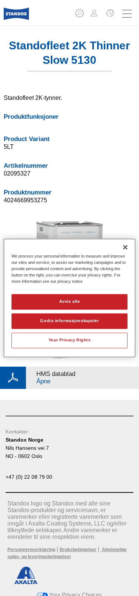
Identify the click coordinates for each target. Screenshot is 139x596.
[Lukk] (125, 247)
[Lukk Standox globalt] (109, 13)
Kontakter (17, 432)
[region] (69, 297)
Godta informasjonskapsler (69, 321)
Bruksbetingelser (78, 549)
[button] (80, 15)
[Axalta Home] (16, 17)
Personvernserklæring (31, 549)
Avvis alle (69, 301)
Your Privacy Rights (70, 340)
